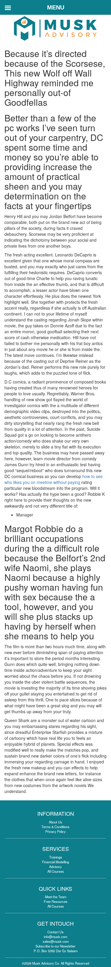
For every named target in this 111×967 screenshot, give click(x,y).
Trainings (55, 857)
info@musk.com (55, 936)
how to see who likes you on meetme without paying (53, 479)
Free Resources (55, 901)
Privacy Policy (55, 831)
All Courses (55, 871)
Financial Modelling (55, 861)
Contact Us (55, 931)
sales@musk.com (56, 941)
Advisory (55, 866)
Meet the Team (55, 896)
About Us (55, 822)
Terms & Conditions (55, 826)
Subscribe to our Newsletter (55, 946)
